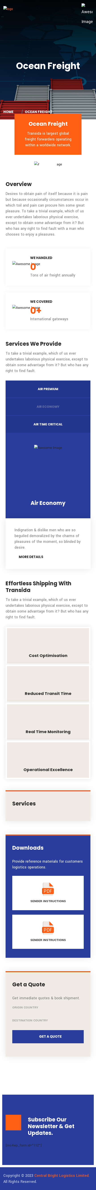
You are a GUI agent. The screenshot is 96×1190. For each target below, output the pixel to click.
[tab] (48, 389)
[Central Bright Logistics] (8, 8)
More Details (31, 556)
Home (9, 111)
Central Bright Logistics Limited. (62, 1175)
